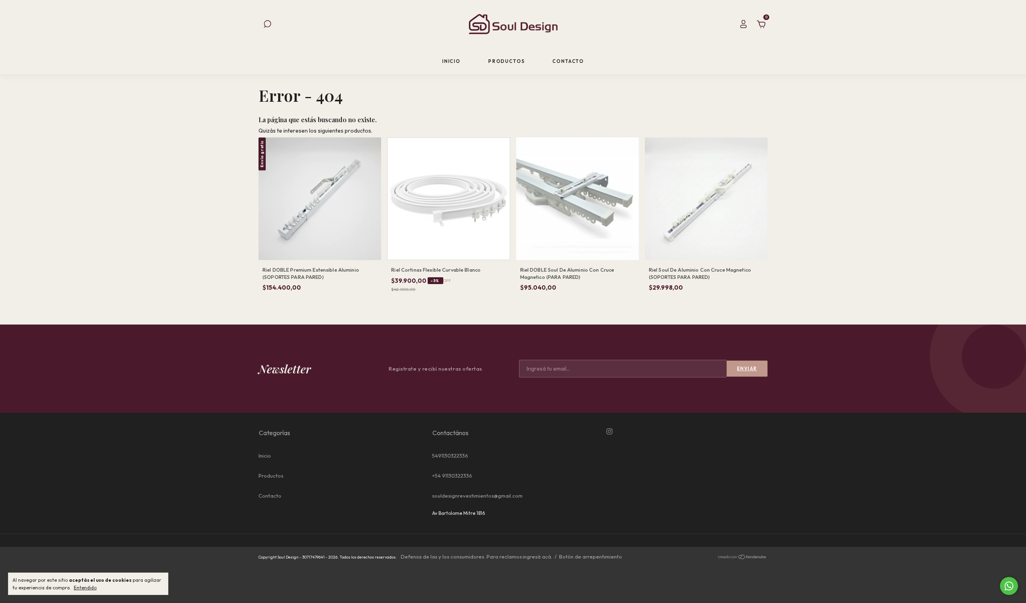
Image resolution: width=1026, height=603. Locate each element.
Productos (506, 61)
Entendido (85, 588)
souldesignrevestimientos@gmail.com (477, 495)
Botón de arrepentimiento (590, 556)
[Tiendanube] (742, 558)
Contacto (568, 61)
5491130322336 (450, 455)
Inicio (451, 61)
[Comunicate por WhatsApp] (1009, 586)
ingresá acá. (537, 556)
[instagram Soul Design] (609, 432)
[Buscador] (267, 25)
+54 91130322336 (452, 475)
